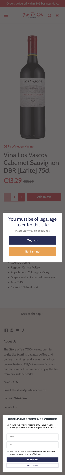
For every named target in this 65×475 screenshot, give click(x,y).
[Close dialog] (59, 418)
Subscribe (32, 459)
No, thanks (32, 465)
